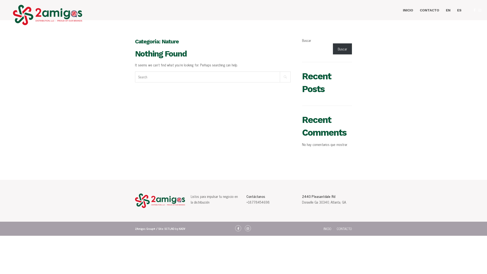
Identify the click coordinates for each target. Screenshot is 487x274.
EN (448, 10)
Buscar (306, 40)
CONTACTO (429, 10)
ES (459, 10)
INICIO (408, 10)
